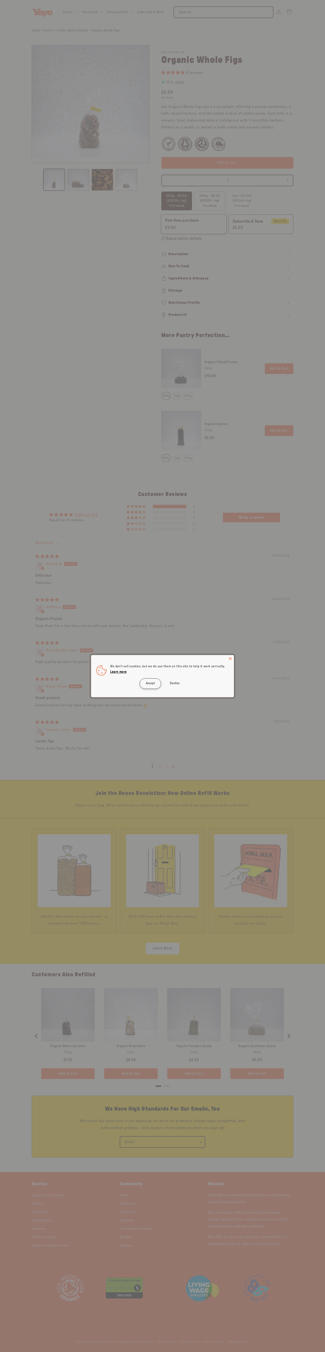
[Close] (230, 658)
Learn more (118, 671)
